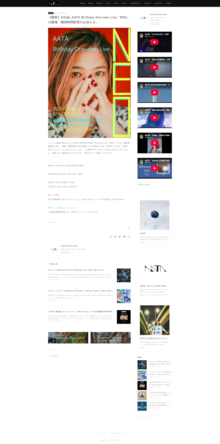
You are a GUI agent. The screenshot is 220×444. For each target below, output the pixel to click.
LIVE (108, 3)
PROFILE (99, 3)
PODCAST (158, 3)
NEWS (90, 3)
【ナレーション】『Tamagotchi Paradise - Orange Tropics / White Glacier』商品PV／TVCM (88, 291)
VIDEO (115, 3)
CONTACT (147, 3)
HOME (82, 3)
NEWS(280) (52, 222)
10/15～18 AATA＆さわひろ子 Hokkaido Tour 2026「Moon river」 (77, 270)
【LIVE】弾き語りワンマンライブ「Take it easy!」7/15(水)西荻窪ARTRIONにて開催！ (84, 311)
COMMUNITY (135, 3)
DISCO (124, 3)
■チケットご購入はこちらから (61, 207)
